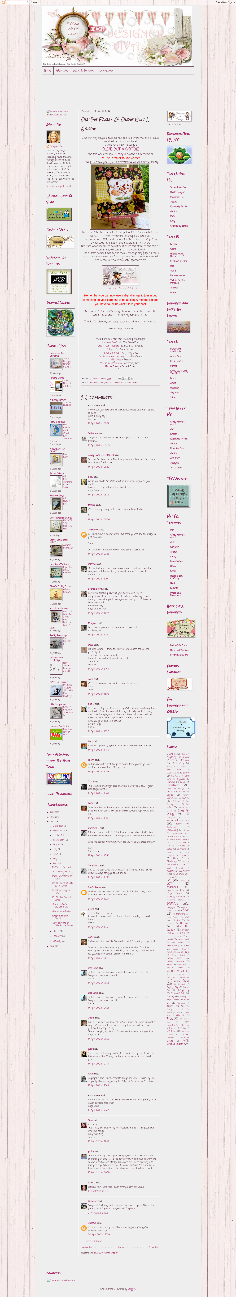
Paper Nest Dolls (178, 933)
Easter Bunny (66, 456)
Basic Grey (178, 763)
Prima (186, 945)
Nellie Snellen (173, 917)
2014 (52, 812)
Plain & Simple (57, 422)
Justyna (174, 463)
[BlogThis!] (122, 378)
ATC (172, 760)
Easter (170, 820)
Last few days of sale (67, 732)
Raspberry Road (179, 949)
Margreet (92, 623)
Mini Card (172, 911)
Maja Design (175, 893)
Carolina (92, 1223)
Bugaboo (180, 779)
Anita (90, 1074)
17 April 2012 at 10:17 (98, 579)
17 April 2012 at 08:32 (98, 467)
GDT (172, 842)
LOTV (170, 884)
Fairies (186, 830)
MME (102, 382)
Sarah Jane (176, 467)
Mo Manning (178, 914)
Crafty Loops (94, 887)
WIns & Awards (83, 70)
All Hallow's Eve (67, 501)
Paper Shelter (173, 936)
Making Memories (176, 897)
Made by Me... (177, 197)
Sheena (174, 288)
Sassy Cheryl (175, 967)
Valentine (171, 1028)
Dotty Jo (92, 564)
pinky (91, 1151)
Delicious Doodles (181, 801)
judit (90, 1049)
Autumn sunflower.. (68, 548)
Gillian (169, 849)
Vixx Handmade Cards (61, 518)
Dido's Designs (177, 192)
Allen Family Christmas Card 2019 (67, 482)
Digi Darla (174, 804)
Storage (183, 996)
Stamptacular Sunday (112, 356)
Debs (90, 645)
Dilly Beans (182, 807)
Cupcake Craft (110, 342)
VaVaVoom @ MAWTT (63, 911)
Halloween (184, 855)
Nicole (173, 583)
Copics (170, 795)
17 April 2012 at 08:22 (98, 423)
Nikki (186, 917)
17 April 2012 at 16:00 (98, 793)
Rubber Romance (175, 961)
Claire (91, 781)
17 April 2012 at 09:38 (98, 554)
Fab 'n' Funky (112, 366)
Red (172, 266)
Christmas (173, 785)
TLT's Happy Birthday (62, 872)
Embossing (172, 830)
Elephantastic (172, 827)
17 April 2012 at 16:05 (98, 818)
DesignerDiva (56, 146)
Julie (172, 542)
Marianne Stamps (176, 900)
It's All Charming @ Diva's (61, 899)
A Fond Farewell (67, 591)
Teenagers (181, 1003)
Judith (91, 1018)
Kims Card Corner (59, 682)
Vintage (183, 1028)
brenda (91, 505)
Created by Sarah (179, 226)
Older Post (154, 1247)
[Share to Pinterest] (131, 378)
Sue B (91, 704)
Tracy (90, 1120)
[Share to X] (125, 378)
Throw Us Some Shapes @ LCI (60, 906)
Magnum (171, 890)
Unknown (93, 530)
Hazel (90, 741)
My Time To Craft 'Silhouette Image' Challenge (68, 690)
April (55, 863)
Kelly (172, 221)
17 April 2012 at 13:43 (98, 731)
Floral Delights (182, 839)
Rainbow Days (57, 496)
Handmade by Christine (57, 355)
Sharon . (174, 434)
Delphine (92, 1201)
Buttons (171, 782)
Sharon (173, 552)
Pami (90, 803)
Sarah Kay (181, 964)
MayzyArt (171, 907)
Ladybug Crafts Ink (59, 726)
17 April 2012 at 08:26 (98, 445)
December (58, 826)
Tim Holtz (183, 1019)
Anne (173, 292)
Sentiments (172, 977)
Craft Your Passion (108, 346)
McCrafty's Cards (178, 645)
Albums (184, 754)
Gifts (182, 845)
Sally (90, 477)
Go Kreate (181, 849)
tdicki (172, 397)
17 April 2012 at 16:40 (98, 855)
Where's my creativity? (56, 659)
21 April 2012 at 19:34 (98, 1213)
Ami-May (174, 458)
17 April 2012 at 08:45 (98, 495)
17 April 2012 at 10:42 (98, 613)
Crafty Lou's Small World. (59, 541)
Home (47, 70)
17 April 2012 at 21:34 (98, 1064)
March (56, 931)
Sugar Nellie (173, 999)
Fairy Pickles (175, 833)
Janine (173, 453)
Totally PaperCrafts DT (178, 1023)
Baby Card (184, 760)
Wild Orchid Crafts (129, 382)
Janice (91, 937)
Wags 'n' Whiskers (111, 363)
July (55, 849)
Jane (91, 679)
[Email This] (119, 378)
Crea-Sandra (176, 361)
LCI (168, 881)
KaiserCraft (172, 871)
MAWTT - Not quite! (62, 867)
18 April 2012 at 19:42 (98, 1141)
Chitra (173, 571)
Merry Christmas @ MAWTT (62, 878)
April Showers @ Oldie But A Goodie (62, 924)
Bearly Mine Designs (176, 766)
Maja (182, 890)
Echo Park (183, 821)
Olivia (173, 566)
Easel (184, 817)
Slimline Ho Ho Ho (67, 404)
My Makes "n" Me (179, 655)
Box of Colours (57, 473)
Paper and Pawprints (175, 594)
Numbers (184, 923)
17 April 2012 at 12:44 (98, 669)
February (57, 936)
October (57, 835)
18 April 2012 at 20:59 (99, 1172)
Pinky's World (57, 378)
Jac (172, 429)
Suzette (174, 588)
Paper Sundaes (111, 353)
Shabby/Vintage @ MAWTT (61, 892)
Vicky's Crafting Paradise (178, 282)
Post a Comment (93, 1241)
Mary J (91, 1182)
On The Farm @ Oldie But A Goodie (62, 885)
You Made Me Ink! (59, 608)
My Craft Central (178, 261)
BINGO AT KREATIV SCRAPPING (68, 711)
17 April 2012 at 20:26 (98, 1039)
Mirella (173, 366)
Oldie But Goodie (112, 382)
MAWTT (173, 903)
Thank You (173, 1006)
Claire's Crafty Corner (60, 586)
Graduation (171, 852)
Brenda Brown (95, 589)
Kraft (176, 874)
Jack (183, 864)
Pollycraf (111, 349)
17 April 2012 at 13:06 (98, 694)
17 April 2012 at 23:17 (98, 1110)
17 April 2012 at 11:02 (98, 635)
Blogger (131, 1289)
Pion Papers (178, 942)
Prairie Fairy (173, 945)
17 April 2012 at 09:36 (99, 519)
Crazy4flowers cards (177, 423)
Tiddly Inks (180, 1015)
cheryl (91, 760)
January (57, 941)
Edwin (179, 824)
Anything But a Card (178, 757)
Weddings (62, 70)
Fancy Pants (175, 836)
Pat (172, 530)
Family (186, 833)
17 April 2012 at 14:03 (98, 750)
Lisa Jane (93, 968)
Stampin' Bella (178, 993)
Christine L (93, 828)
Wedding (171, 1031)
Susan (173, 244)
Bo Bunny (184, 773)
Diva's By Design (178, 812)
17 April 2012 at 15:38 (98, 771)
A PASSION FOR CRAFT (58, 450)
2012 (52, 822)
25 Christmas (67, 641)
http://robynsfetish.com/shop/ (120, 288)
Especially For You (179, 206)
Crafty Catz (115, 360)
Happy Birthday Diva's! (60, 917)
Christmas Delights (176, 788)
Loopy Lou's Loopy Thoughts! (179, 372)
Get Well (182, 842)
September (59, 840)
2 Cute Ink (172, 754)
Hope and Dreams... (179, 650)
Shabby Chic (184, 977)
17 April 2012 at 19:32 (98, 927)
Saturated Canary (178, 971)
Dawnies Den (177, 448)
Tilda (170, 1019)
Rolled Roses (174, 958)
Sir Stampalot (180, 984)
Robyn (186, 952)
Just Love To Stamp (60, 564)
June (56, 854)
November (58, 830)
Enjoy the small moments (68, 570)
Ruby (169, 964)
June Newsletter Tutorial (68, 383)
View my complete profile (59, 186)
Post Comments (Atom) (106, 1253)
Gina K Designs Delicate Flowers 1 (67, 363)
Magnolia (172, 887)
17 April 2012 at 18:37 (98, 899)
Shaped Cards (180, 981)
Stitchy (170, 996)
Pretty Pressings (58, 635)
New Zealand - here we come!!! (67, 667)
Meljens (184, 907)
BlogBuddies (172, 773)
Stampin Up (183, 990)
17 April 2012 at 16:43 (98, 877)
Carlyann (174, 547)
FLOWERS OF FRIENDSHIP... (67, 525)
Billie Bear (174, 769)
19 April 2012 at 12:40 (98, 1191)
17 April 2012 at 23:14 (98, 1085)
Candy (183, 782)
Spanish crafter (178, 187)
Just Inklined (175, 868)
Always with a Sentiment (101, 455)
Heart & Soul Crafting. (176, 577)
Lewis (182, 880)
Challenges (106, 70)
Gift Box (171, 846)
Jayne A (174, 392)
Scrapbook (180, 974)
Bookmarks (175, 776)
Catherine (93, 433)
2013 (52, 817)
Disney (169, 811)
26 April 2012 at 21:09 (99, 1234)
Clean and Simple (176, 792)
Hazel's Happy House (177, 255)
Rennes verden (178, 275)
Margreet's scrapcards (175, 350)
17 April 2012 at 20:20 (98, 958)
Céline (91, 909)
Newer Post (87, 1247)
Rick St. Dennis (173, 952)
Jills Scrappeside (58, 704)
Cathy (173, 556)
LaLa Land (94, 382)
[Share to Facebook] (128, 378)
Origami (185, 930)
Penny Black (183, 939)
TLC (168, 1022)
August (57, 844)
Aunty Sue (175, 356)
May (55, 859)
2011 (52, 946)
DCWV (185, 798)
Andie (173, 383)
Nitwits (176, 920)
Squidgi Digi (172, 987)
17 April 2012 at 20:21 (98, 983)
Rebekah (174, 388)
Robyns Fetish (178, 955)
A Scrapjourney (58, 400)
